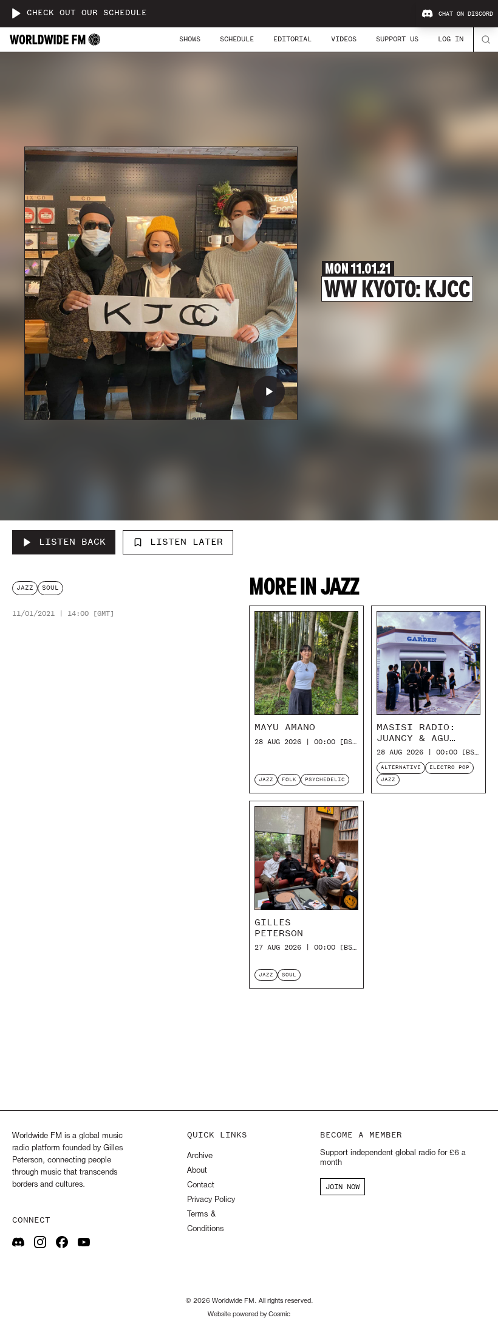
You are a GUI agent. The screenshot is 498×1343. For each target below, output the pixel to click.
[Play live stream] (16, 13)
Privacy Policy (211, 1199)
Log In (450, 39)
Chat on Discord (465, 14)
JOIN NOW (343, 1186)
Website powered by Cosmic (249, 1314)
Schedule (237, 39)
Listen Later (186, 541)
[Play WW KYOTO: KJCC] (269, 391)
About (197, 1170)
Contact (200, 1185)
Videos (343, 39)
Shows (189, 39)
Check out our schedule (87, 13)
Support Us (397, 39)
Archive (200, 1156)
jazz (24, 588)
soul (50, 588)
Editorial (292, 39)
